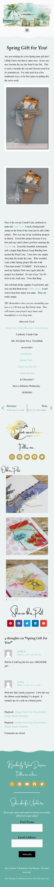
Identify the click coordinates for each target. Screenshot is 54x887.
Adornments (26, 353)
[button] (27, 30)
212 (16, 599)
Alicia (20, 681)
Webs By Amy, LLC (41, 878)
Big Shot (9, 246)
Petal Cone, (19, 226)
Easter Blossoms (25, 327)
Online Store (34, 288)
